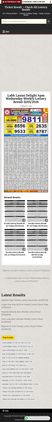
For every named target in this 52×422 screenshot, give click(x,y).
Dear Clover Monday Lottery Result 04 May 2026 (18, 354)
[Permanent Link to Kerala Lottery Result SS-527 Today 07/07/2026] (15, 211)
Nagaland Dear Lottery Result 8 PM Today (16, 376)
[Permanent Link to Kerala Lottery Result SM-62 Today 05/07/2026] (15, 240)
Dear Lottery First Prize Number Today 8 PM (17, 361)
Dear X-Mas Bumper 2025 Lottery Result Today (18, 369)
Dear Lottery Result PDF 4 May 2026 (14, 365)
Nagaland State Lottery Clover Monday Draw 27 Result (20, 384)
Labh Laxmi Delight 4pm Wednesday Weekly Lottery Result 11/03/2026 (26, 99)
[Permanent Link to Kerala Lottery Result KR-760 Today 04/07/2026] (37, 240)
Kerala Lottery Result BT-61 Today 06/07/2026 (37, 224)
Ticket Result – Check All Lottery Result (26, 8)
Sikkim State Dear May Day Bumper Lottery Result (18, 399)
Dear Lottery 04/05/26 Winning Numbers (16, 358)
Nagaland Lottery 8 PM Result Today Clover (17, 380)
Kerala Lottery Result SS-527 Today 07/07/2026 (15, 224)
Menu (7, 31)
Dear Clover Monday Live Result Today (15, 350)
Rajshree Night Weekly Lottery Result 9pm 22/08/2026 (24, 300)
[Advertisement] (26, 61)
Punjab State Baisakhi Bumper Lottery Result (17, 388)
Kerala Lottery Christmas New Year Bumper (17, 373)
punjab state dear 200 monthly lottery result (18, 391)
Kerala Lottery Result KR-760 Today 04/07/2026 (37, 254)
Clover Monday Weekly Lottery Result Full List (18, 346)
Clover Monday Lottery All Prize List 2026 (16, 342)
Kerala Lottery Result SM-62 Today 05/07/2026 (14, 253)
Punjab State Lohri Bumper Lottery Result (16, 395)
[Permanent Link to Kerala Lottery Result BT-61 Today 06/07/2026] (37, 211)
